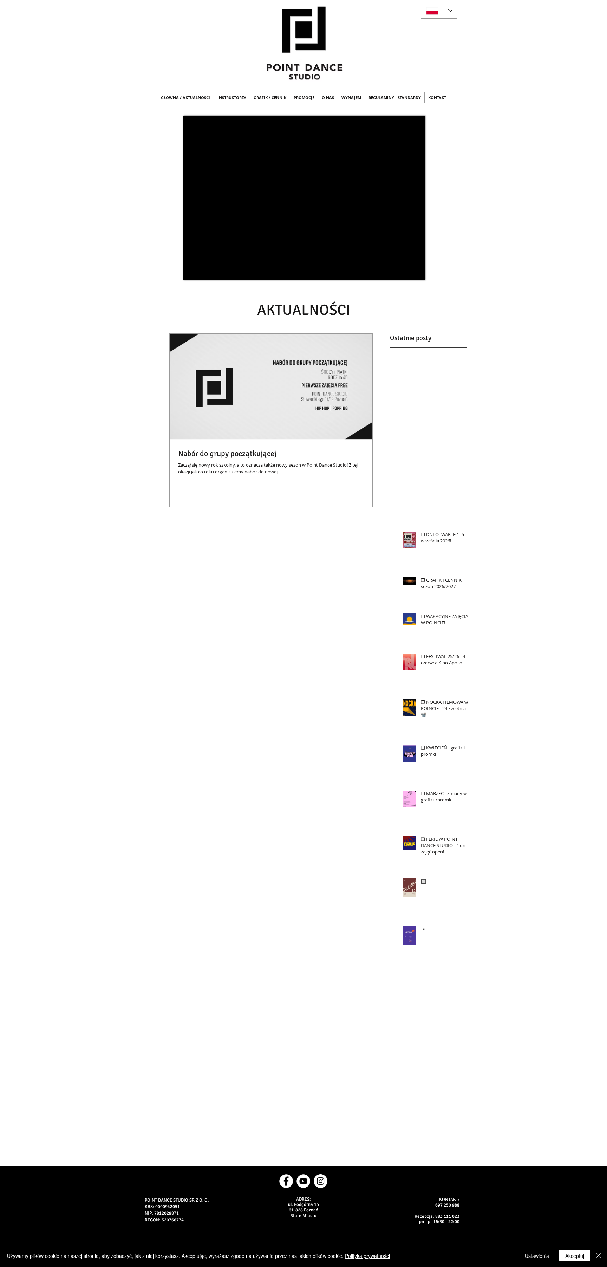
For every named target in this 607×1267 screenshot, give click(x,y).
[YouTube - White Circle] (303, 1181)
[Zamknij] (598, 1255)
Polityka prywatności (367, 1255)
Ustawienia (537, 1255)
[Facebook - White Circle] (286, 1181)
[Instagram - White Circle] (320, 1181)
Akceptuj (574, 1255)
